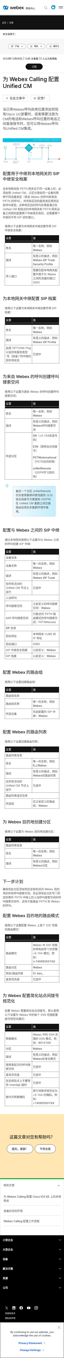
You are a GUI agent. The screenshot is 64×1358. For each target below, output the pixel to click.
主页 (4, 22)
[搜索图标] (45, 7)
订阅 (34, 66)
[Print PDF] (22, 67)
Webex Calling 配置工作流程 (21, 1221)
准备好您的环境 (13, 1211)
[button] (53, 7)
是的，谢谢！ (20, 1149)
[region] (32, 1340)
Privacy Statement (30, 1343)
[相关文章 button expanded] (58, 1185)
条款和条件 (10, 1313)
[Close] (59, 1327)
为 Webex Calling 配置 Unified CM (31, 82)
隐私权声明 (10, 1318)
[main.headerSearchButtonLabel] (46, 6)
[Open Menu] (61, 7)
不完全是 (45, 1149)
